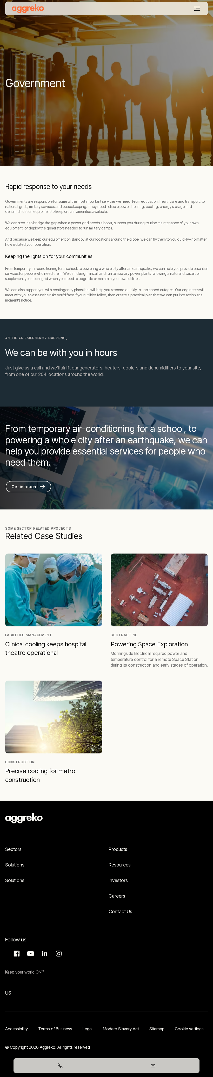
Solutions (14, 865)
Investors (118, 880)
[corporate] (28, 8)
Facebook (15, 953)
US (8, 993)
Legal (87, 1028)
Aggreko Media (29, 953)
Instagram (58, 953)
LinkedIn (44, 953)
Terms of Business (55, 1028)
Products (118, 849)
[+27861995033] (60, 1065)
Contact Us (120, 911)
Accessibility (16, 1028)
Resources (120, 865)
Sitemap (156, 1028)
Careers (117, 896)
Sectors (13, 849)
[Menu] (197, 9)
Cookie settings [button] (189, 1028)
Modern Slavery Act (121, 1028)
